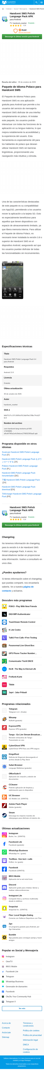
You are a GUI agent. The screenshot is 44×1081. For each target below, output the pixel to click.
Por (18, 23)
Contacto (6, 1028)
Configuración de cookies (30, 1050)
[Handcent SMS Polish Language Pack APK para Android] (5, 19)
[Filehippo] (9, 2)
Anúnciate (6, 1032)
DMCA (26, 1045)
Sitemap (5, 1037)
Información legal (30, 1040)
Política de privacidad (32, 1035)
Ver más (22, 1008)
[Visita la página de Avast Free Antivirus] (22, 31)
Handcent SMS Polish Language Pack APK (22, 16)
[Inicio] (3, 9)
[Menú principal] (41, 2)
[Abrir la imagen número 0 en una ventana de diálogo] (12, 280)
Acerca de (6, 1023)
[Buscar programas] (36, 2)
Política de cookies (31, 1031)
